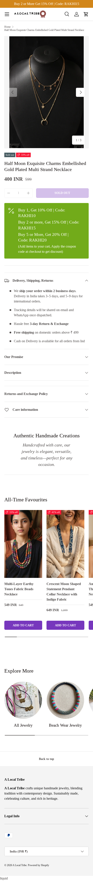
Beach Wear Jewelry (65, 725)
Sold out (62, 193)
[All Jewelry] (23, 700)
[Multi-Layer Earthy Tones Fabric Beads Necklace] (23, 544)
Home (7, 26)
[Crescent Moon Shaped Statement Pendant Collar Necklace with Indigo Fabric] (65, 544)
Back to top (46, 759)
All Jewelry (23, 725)
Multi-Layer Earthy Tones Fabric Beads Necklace (19, 589)
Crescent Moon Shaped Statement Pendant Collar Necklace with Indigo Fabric (63, 591)
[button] (86, 14)
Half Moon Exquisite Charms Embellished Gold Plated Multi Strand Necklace (44, 30)
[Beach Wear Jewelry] (65, 700)
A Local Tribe (20, 865)
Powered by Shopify (38, 865)
